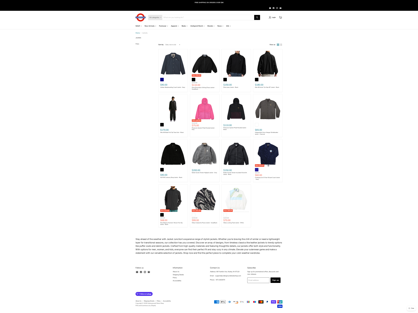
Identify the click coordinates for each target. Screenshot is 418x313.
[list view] (281, 44)
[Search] (257, 17)
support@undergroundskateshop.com (228, 276)
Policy (175, 278)
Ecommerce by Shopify (148, 306)
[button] (272, 17)
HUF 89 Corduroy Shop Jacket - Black (171, 177)
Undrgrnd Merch (196, 26)
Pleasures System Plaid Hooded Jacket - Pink (203, 129)
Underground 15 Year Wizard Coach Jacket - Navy (267, 178)
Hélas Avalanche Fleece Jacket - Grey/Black (204, 223)
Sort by (160, 45)
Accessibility (177, 281)
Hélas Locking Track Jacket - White (233, 223)
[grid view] (278, 44)
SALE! (138, 26)
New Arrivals (150, 26)
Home (138, 33)
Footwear (163, 26)
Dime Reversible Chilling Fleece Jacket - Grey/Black (203, 88)
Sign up (275, 280)
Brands (210, 26)
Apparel (174, 26)
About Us (176, 272)
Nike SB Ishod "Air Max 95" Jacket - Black (267, 87)
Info (228, 26)
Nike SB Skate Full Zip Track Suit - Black (172, 132)
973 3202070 (220, 280)
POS (137, 306)
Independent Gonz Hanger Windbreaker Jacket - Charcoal (266, 133)
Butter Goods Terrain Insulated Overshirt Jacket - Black (235, 173)
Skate (184, 26)
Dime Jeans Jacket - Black (230, 87)
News (219, 26)
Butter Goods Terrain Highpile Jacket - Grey (204, 173)
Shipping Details (178, 275)
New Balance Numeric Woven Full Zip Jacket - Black (171, 223)
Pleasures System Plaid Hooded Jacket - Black (235, 128)
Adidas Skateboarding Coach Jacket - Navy (172, 87)
